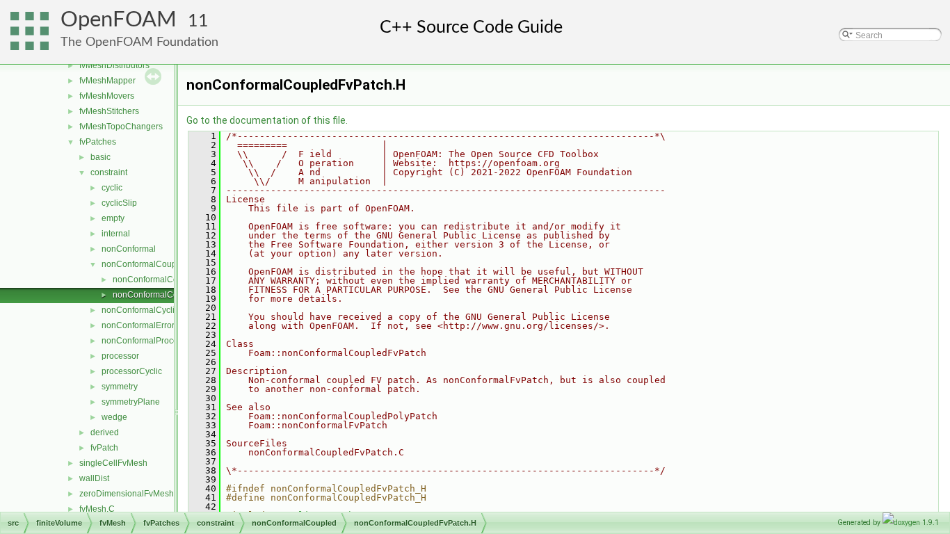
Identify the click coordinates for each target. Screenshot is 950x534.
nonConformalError (138, 325)
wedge (114, 417)
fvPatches (97, 142)
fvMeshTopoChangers (121, 126)
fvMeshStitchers (109, 111)
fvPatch (104, 448)
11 (198, 21)
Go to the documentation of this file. (267, 120)
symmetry (120, 386)
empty (113, 218)
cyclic (112, 188)
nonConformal (129, 249)
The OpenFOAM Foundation (139, 42)
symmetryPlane (131, 402)
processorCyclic (132, 371)
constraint (108, 172)
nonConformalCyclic (140, 310)
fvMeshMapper (107, 81)
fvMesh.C (97, 509)
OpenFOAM (119, 20)
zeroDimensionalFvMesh (126, 494)
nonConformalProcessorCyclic (159, 341)
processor (120, 356)
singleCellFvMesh (113, 463)
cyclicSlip (119, 203)
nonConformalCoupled (145, 264)
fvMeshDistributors (114, 65)
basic (100, 157)
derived (104, 432)
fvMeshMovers (106, 96)
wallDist (94, 478)
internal (116, 233)
